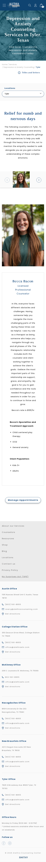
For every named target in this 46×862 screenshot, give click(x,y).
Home (4, 64)
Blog (4, 551)
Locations (7, 557)
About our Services (13, 525)
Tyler (38, 67)
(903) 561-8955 (13, 604)
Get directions (12, 614)
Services (13, 64)
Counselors (8, 532)
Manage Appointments (23, 500)
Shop (5, 544)
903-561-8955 (12, 677)
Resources (8, 538)
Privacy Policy (10, 570)
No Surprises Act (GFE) (15, 576)
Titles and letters (31, 73)
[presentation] (7, 180)
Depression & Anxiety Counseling (19, 67)
